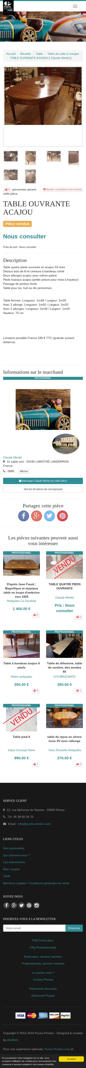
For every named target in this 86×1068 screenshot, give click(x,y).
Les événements (14, 862)
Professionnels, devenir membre (43, 963)
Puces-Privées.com (57, 1049)
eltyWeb (12, 1040)
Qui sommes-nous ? (16, 855)
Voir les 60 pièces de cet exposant (43, 489)
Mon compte (11, 869)
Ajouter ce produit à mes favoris (64, 189)
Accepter (71, 1059)
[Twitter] (49, 515)
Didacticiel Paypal (43, 995)
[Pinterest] (62, 515)
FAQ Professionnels (43, 947)
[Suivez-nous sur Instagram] (36, 905)
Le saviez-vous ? (43, 972)
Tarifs (6, 876)
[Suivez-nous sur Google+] (14, 905)
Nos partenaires (13, 848)
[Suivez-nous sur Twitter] (21, 905)
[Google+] (36, 515)
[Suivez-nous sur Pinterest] (29, 905)
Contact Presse (43, 979)
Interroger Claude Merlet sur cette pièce (44, 480)
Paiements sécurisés (43, 988)
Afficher (24, 471)
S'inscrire (74, 928)
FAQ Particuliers (43, 940)
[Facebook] (23, 515)
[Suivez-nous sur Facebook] (6, 905)
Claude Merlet (12, 457)
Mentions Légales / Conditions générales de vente (36, 883)
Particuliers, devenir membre (43, 956)
